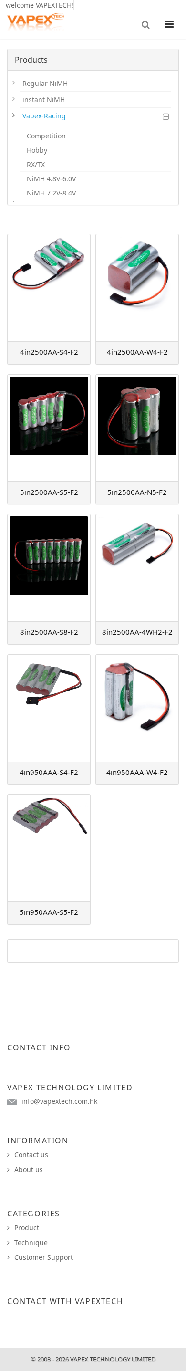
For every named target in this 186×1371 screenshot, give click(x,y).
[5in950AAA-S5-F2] (49, 848)
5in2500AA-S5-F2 (49, 492)
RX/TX (36, 164)
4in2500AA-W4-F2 (137, 351)
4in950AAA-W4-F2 (137, 772)
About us (28, 1169)
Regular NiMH (45, 83)
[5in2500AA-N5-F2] (137, 428)
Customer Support (43, 1257)
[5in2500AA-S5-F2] (49, 428)
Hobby (37, 150)
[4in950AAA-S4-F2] (49, 708)
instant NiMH (43, 99)
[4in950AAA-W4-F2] (137, 708)
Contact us (31, 1154)
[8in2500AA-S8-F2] (49, 567)
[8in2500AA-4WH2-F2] (137, 567)
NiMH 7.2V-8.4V (51, 193)
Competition (46, 135)
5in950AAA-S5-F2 (49, 912)
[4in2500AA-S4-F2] (49, 287)
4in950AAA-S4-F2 (49, 772)
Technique (31, 1242)
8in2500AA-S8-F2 (49, 632)
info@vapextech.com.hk (59, 1101)
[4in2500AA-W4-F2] (137, 287)
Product (26, 1227)
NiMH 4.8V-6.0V (51, 178)
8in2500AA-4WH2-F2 (137, 632)
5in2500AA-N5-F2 (137, 492)
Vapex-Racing (44, 115)
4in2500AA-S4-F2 (49, 351)
